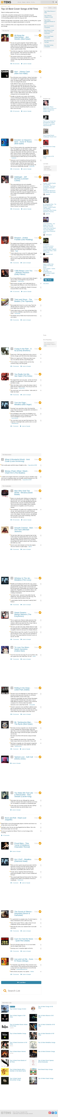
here (45, 345)
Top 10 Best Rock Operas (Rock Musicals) (46, 1061)
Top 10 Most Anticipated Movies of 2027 (49, 21)
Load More (21, 982)
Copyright (22, 1112)
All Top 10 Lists (3, 6)
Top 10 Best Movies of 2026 (49, 12)
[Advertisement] (21, 126)
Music (9, 6)
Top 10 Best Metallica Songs (46, 1042)
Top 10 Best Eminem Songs (46, 1051)
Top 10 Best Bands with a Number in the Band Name (18, 1070)
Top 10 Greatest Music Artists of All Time (18, 1025)
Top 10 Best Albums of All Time (45, 1016)
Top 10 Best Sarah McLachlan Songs (15, 1079)
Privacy (18, 1112)
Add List (28, 2)
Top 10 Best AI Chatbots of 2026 (48, 16)
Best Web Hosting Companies (48, 45)
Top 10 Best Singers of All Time (17, 1016)
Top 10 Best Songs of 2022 (18, 1009)
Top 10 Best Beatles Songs (18, 1033)
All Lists (19, 2)
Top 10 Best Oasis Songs (45, 1078)
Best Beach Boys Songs (45, 1069)
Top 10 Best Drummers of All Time (18, 1043)
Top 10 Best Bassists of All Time (46, 1034)
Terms (14, 1112)
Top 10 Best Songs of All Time (45, 1007)
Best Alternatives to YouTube (49, 41)
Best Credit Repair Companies (48, 37)
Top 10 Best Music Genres (18, 1051)
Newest (24, 2)
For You (33, 2)
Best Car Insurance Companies (49, 26)
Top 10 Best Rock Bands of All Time (18, 1061)
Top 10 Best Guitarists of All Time (46, 1025)
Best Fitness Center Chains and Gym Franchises (49, 32)
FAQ (26, 1112)
